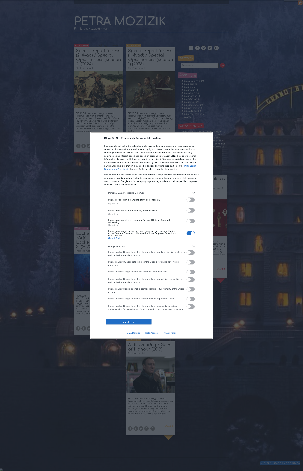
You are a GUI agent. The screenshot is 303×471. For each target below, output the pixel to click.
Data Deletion (133, 333)
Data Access (151, 333)
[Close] (206, 138)
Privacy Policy (169, 333)
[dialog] (151, 235)
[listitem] (151, 192)
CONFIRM (129, 322)
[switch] (191, 200)
